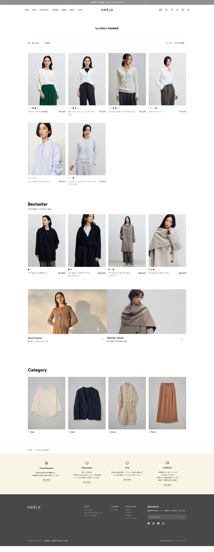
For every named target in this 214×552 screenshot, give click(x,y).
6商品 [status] (47, 43)
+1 (37, 108)
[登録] (183, 516)
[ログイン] (177, 10)
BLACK (35, 108)
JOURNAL (55, 10)
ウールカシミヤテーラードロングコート (79, 274)
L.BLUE (151, 108)
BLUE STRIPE (35, 178)
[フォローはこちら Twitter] (163, 523)
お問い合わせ (88, 510)
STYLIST (128, 513)
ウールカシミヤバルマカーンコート (119, 274)
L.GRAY (31, 108)
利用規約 (47, 541)
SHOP (80, 10)
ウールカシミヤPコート (37, 273)
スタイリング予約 (130, 518)
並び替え (175, 43)
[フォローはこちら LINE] (158, 523)
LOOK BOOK (44, 10)
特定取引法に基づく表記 (60, 541)
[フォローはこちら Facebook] (148, 523)
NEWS (64, 10)
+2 (78, 108)
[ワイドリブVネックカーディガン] (127, 79)
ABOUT (72, 10)
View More (46, 480)
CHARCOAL (113, 108)
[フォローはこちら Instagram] (153, 523)
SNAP (34, 10)
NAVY (33, 108)
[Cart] (183, 10)
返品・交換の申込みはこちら (93, 513)
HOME (30, 450)
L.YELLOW (153, 108)
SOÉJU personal (130, 506)
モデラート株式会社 (90, 515)
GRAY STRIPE (33, 178)
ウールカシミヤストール (159, 273)
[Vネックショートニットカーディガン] (87, 79)
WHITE (28, 108)
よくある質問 (113, 510)
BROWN (75, 108)
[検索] (172, 10)
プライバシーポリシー (35, 541)
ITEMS (27, 10)
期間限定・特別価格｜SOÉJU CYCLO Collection (107, 2)
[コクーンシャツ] (167, 79)
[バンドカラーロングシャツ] (46, 149)
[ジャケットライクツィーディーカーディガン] (87, 149)
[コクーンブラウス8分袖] (46, 79)
